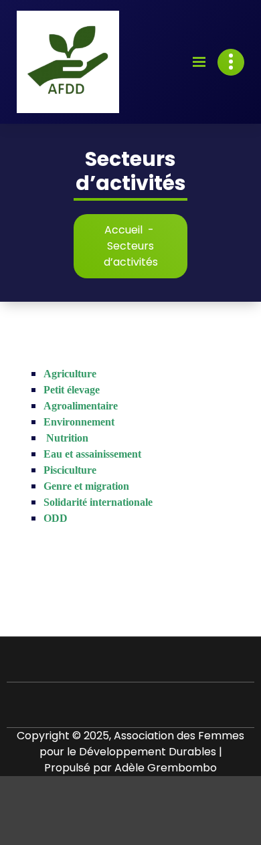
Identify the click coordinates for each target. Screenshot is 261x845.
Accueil (123, 230)
